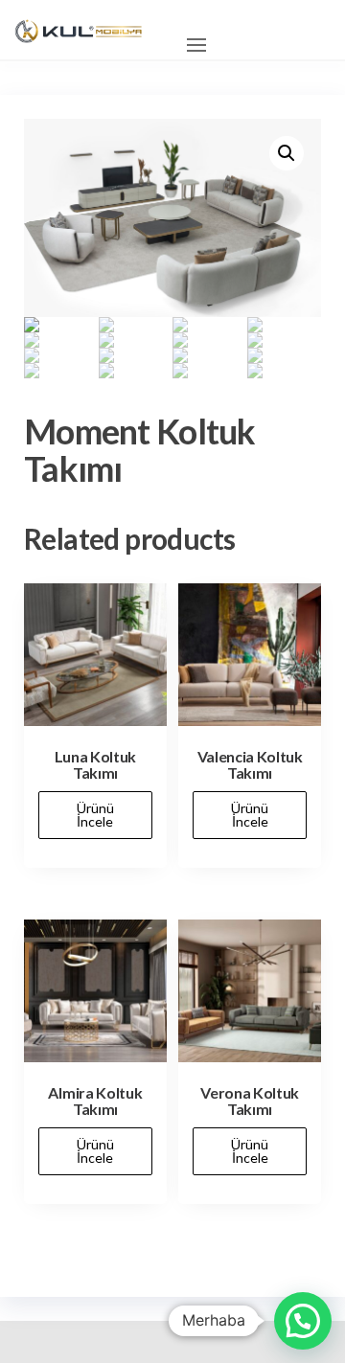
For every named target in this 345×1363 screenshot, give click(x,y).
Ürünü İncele (95, 814)
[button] (196, 45)
